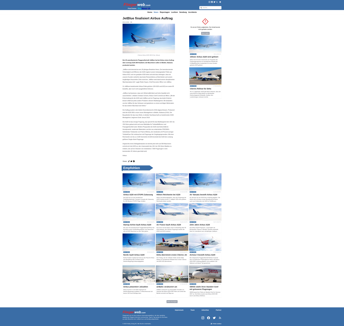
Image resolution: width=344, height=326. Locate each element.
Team (192, 310)
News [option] (156, 12)
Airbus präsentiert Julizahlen (132, 266)
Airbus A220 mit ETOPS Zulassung (134, 174)
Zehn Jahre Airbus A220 (196, 204)
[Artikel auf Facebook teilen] (134, 161)
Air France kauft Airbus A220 (165, 204)
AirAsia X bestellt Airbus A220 (198, 234)
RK (131, 22)
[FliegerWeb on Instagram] (209, 2)
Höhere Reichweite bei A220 (165, 174)
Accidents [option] (192, 12)
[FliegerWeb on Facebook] (212, 2)
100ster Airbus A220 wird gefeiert (199, 36)
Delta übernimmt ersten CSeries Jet (167, 234)
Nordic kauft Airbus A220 (130, 234)
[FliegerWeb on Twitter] (214, 2)
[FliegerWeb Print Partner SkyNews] (143, 8)
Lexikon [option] (174, 12)
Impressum (179, 310)
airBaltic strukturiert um (163, 266)
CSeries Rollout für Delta (197, 68)
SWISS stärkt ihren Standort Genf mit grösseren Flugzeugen (204, 267)
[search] (201, 7)
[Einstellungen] (220, 2)
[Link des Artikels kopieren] (129, 161)
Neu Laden (205, 33)
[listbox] (150, 12)
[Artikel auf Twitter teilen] (131, 161)
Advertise (205, 310)
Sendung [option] (183, 12)
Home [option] (149, 12)
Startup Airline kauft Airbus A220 (133, 204)
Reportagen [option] (165, 12)
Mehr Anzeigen (172, 301)
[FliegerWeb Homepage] (137, 4)
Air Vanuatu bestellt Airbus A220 (199, 174)
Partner (218, 310)
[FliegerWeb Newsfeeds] (217, 2)
